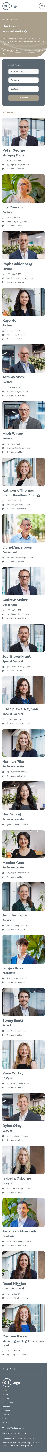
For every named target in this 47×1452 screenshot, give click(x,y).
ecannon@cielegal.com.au (18, 221)
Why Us (5, 1415)
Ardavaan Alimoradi (19, 1231)
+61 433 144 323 (14, 719)
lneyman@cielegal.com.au (18, 723)
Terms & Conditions (26, 1438)
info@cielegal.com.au (16, 1428)
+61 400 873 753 (14, 274)
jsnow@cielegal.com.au (17, 391)
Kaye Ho (9, 320)
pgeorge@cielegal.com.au (18, 164)
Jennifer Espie (14, 915)
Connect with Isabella (16, 1192)
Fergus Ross (12, 968)
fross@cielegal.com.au (17, 978)
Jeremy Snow (13, 377)
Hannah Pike (13, 761)
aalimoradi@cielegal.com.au (19, 1241)
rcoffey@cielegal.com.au (18, 1083)
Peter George (13, 150)
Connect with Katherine (17, 509)
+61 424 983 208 (14, 500)
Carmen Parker (15, 1336)
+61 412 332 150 (13, 1294)
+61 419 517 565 (13, 444)
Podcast (6, 1411)
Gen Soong (11, 814)
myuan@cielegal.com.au (18, 873)
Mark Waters (13, 433)
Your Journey (7, 1403)
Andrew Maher (15, 599)
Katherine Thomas (18, 490)
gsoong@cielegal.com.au (18, 824)
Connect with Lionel (15, 561)
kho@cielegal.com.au (16, 335)
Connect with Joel (15, 671)
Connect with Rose (15, 1087)
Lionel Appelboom (18, 547)
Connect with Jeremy (16, 395)
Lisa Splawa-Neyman (20, 709)
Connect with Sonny (15, 1035)
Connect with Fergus (16, 982)
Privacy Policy (8, 1438)
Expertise (6, 1395)
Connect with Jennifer (16, 929)
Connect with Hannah (16, 776)
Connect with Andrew (16, 618)
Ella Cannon (12, 207)
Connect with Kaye (15, 339)
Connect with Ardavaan (17, 1245)
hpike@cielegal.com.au (17, 772)
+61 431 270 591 (13, 217)
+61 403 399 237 (14, 610)
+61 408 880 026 (14, 387)
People (5, 1391)
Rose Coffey (13, 1073)
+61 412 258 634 (14, 160)
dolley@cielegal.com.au (17, 1136)
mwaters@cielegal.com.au (18, 448)
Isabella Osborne (16, 1178)
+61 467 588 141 (13, 1350)
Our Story (6, 1423)
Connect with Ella (14, 225)
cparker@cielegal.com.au (18, 1354)
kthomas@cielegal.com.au (18, 504)
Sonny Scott (13, 1020)
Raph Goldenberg (17, 263)
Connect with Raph (15, 282)
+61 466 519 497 (14, 331)
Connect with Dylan (15, 1140)
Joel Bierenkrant (16, 656)
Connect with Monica (16, 877)
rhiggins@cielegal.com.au (18, 1298)
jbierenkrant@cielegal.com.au (20, 667)
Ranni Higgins (14, 1283)
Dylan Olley (12, 1125)
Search (25, 98)
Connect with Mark (15, 452)
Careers (5, 1419)
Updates (6, 1407)
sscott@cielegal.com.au (17, 1031)
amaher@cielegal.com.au (18, 614)
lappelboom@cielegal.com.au (20, 557)
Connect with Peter (15, 169)
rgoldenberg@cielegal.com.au (20, 278)
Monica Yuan (13, 862)
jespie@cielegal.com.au (17, 925)
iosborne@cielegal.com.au (18, 1188)
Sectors (5, 1399)
